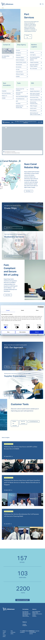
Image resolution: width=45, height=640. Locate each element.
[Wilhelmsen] (7, 4)
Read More (8, 366)
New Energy (25, 615)
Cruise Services (19, 71)
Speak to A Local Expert (22, 600)
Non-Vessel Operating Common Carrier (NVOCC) (34, 59)
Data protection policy (13, 632)
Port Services (25, 611)
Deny (8, 332)
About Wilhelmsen (36, 611)
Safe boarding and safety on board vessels (35, 113)
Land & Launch (33, 108)
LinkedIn (24, 624)
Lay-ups (17, 69)
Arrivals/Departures (20, 98)
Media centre (35, 612)
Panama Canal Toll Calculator (20, 89)
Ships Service (25, 612)
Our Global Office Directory (5, 57)
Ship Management (26, 614)
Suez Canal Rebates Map (21, 96)
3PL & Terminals (33, 68)
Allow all (36, 332)
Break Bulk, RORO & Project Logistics (34, 65)
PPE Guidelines (33, 110)
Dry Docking (18, 67)
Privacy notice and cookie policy (4, 633)
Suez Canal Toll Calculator (19, 93)
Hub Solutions (19, 64)
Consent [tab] (8, 310)
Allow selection (22, 332)
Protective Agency (20, 57)
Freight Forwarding (34, 62)
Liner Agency (33, 54)
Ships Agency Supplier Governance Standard (35, 94)
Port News (18, 103)
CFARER (3, 98)
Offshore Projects (20, 74)
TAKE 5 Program (33, 106)
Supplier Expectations (35, 91)
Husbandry (18, 55)
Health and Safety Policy (35, 99)
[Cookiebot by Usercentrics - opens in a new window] (38, 307)
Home (3, 7)
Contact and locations (37, 614)
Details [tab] (22, 310)
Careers (34, 615)
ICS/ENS (18, 76)
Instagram (24, 625)
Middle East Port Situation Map (19, 106)
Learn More (8, 227)
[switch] (17, 327)
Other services (25, 616)
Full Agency (18, 52)
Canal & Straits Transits (21, 62)
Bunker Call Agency (20, 60)
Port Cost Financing (6, 93)
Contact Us (27, 36)
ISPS (17, 101)
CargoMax (4, 91)
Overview (18, 50)
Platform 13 (4, 95)
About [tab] (37, 310)
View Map (28, 191)
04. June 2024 (7, 523)
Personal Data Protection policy (34, 103)
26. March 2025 (7, 490)
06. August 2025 (7, 456)
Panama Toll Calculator (14, 423)
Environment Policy (34, 97)
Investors (34, 616)
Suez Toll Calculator (23, 422)
